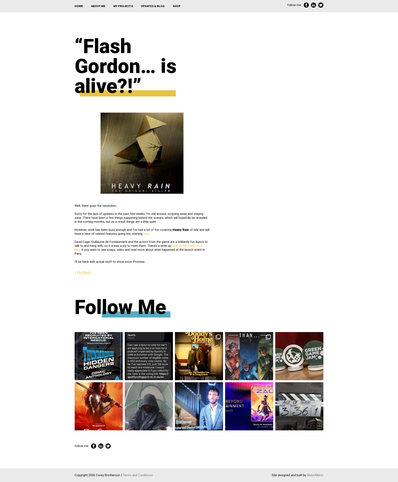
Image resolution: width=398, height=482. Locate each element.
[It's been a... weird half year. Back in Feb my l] (199, 406)
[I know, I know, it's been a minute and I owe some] (99, 406)
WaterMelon (315, 475)
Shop (177, 6)
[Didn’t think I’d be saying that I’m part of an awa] (299, 356)
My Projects (123, 6)
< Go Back (83, 272)
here (146, 234)
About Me (98, 6)
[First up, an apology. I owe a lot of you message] (299, 406)
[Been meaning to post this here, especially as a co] (249, 406)
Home (79, 6)
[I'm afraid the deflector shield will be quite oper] (149, 406)
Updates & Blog (153, 6)
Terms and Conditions (138, 475)
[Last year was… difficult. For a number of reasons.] (249, 356)
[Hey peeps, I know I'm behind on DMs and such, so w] (149, 356)
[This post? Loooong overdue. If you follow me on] (199, 356)
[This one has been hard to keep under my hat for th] (99, 356)
